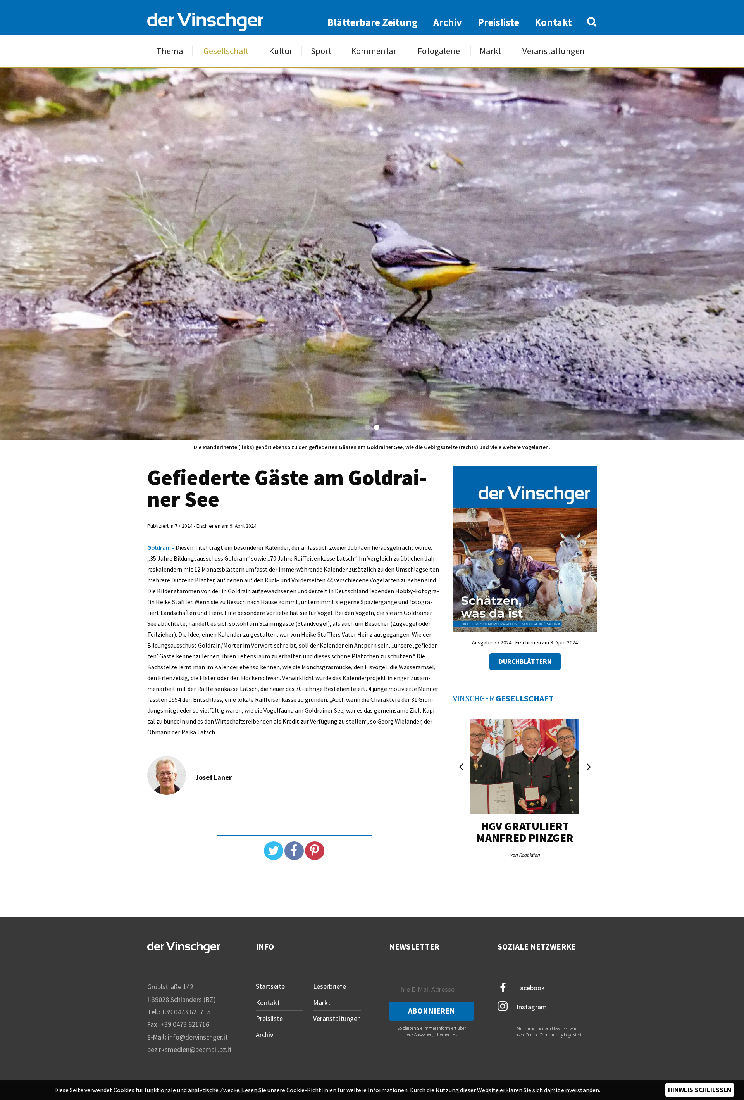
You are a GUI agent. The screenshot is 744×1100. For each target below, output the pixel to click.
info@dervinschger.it (198, 1037)
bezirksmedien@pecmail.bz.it (189, 1049)
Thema (170, 51)
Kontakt (553, 22)
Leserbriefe (329, 986)
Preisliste (498, 22)
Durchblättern (525, 661)
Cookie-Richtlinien (311, 1090)
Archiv (447, 22)
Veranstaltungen (553, 51)
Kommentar (373, 51)
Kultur (281, 51)
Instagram (531, 1006)
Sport (321, 51)
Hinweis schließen (699, 1090)
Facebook (530, 987)
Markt (490, 51)
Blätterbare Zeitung (372, 22)
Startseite (270, 986)
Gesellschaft (226, 51)
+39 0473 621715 (186, 1011)
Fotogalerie (439, 51)
